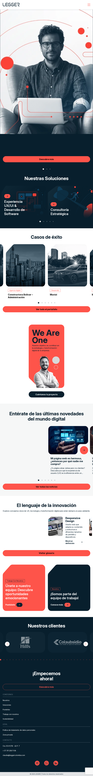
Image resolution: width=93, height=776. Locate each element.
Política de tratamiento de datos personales (19, 730)
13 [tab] (37, 659)
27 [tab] (80, 659)
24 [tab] (71, 659)
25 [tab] (74, 659)
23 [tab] (68, 659)
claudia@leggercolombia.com (14, 755)
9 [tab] (25, 659)
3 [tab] (46, 221)
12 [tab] (34, 659)
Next (85, 644)
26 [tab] (77, 659)
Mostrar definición (69, 542)
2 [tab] (46, 169)
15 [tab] (43, 659)
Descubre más (46, 687)
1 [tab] (43, 169)
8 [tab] (22, 659)
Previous (7, 644)
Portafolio (6, 710)
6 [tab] (54, 302)
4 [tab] (48, 302)
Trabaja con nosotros (11, 714)
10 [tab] (28, 659)
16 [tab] (46, 659)
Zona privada (8, 735)
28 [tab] (83, 659)
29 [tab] (86, 659)
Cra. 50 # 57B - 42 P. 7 (11, 746)
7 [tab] (19, 659)
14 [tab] (40, 659)
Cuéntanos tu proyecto (46, 394)
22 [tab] (65, 659)
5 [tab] (53, 221)
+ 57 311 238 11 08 (9, 751)
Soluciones (7, 705)
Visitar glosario (46, 553)
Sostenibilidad (8, 719)
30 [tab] (89, 659)
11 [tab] (31, 659)
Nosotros (6, 700)
